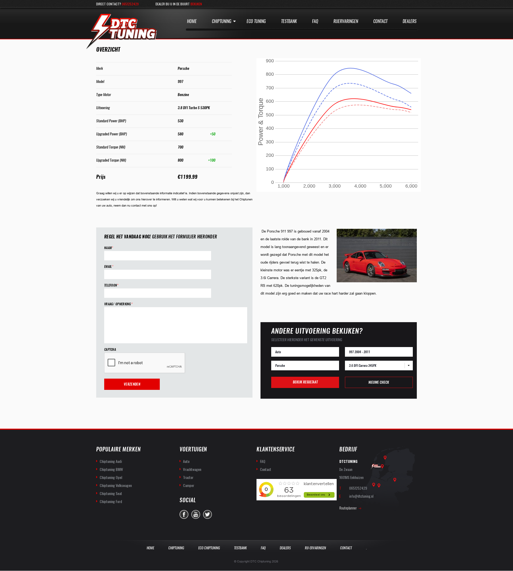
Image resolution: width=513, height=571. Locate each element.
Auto (186, 461)
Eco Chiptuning (209, 548)
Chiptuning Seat (111, 493)
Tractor (188, 477)
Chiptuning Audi (111, 461)
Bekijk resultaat (305, 382)
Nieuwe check (378, 382)
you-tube (195, 514)
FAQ (262, 461)
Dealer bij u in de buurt (179, 4)
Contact (380, 21)
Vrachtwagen (192, 469)
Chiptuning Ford (111, 501)
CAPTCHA (110, 350)
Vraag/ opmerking (118, 304)
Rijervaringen (345, 21)
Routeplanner (348, 508)
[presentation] (144, 363)
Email (108, 267)
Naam (108, 248)
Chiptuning (221, 21)
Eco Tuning (256, 21)
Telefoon (111, 285)
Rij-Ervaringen (315, 548)
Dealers (410, 21)
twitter (207, 514)
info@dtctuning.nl (361, 496)
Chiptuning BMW (111, 469)
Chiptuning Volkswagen (116, 485)
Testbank (289, 21)
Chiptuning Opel (111, 477)
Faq (315, 21)
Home (192, 21)
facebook (184, 514)
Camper (188, 485)
